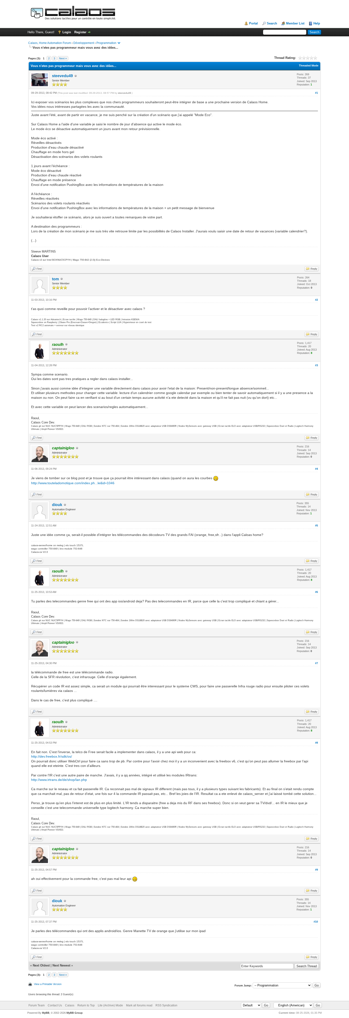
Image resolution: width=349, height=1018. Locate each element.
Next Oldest (41, 965)
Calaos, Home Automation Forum (49, 43)
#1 (316, 92)
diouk (57, 505)
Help (316, 23)
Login (66, 32)
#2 (316, 299)
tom (55, 279)
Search (272, 23)
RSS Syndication (166, 1005)
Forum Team (36, 1005)
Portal (253, 23)
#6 (316, 592)
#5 (316, 525)
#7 (316, 663)
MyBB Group (74, 1012)
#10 (316, 921)
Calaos (69, 1005)
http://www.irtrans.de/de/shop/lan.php (59, 780)
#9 (316, 869)
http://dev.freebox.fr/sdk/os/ (51, 756)
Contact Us (55, 1005)
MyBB (45, 1012)
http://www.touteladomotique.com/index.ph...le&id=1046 (72, 483)
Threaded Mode (308, 65)
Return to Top (86, 1005)
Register (80, 32)
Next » (63, 58)
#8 (316, 742)
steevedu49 (62, 76)
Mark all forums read (139, 1005)
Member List (295, 23)
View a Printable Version (47, 984)
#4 (316, 468)
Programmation (106, 43)
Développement (83, 43)
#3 (316, 365)
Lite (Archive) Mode (110, 1005)
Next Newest (61, 965)
